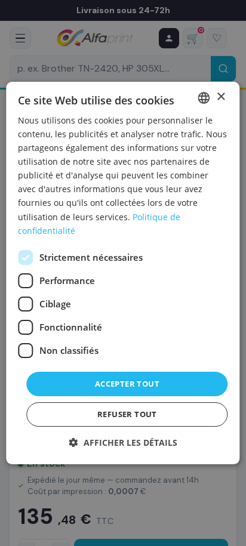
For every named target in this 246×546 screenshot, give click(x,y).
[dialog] (122, 273)
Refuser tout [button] (127, 414)
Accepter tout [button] (127, 383)
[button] (123, 442)
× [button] (220, 96)
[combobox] (204, 98)
